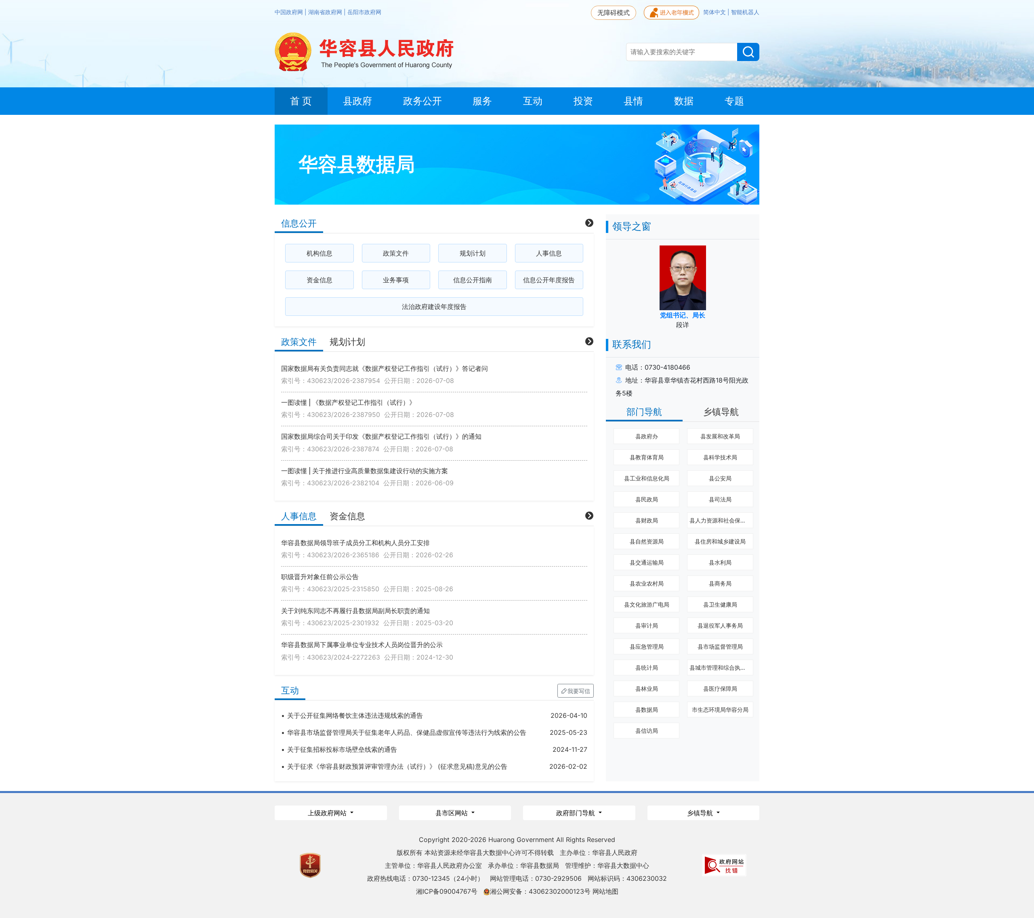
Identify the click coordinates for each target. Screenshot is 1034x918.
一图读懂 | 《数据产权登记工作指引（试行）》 (348, 402)
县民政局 (646, 499)
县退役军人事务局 (720, 625)
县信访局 (646, 730)
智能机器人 (745, 12)
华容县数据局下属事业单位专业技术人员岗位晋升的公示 (362, 645)
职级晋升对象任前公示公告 (320, 577)
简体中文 (715, 12)
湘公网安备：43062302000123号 (540, 891)
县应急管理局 (647, 646)
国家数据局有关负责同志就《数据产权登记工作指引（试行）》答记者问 (384, 368)
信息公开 (299, 223)
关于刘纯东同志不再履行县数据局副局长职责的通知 (355, 611)
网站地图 (605, 891)
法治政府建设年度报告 (434, 306)
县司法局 (720, 499)
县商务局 (720, 583)
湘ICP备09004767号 (446, 891)
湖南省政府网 (326, 12)
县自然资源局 (647, 541)
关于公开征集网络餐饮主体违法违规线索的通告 (355, 715)
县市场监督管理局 (720, 646)
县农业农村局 (647, 583)
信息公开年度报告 (549, 280)
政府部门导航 (576, 813)
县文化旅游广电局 (646, 604)
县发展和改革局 (720, 436)
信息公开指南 (472, 280)
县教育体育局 (647, 457)
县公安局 (720, 478)
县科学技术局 (720, 457)
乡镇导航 (721, 411)
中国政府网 (290, 12)
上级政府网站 (328, 813)
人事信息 (549, 253)
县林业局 (646, 688)
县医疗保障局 (720, 688)
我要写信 (578, 690)
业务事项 (396, 280)
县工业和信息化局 (646, 478)
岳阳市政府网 (364, 12)
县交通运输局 (647, 562)
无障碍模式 (613, 12)
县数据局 (646, 709)
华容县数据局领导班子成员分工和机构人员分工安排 (355, 543)
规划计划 (472, 253)
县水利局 (720, 562)
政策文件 (396, 253)
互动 (290, 690)
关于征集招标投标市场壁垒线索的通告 (342, 749)
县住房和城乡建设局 (720, 541)
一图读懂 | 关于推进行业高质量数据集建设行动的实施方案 (364, 471)
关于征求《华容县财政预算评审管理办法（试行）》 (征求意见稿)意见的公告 (397, 766)
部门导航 (644, 411)
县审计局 (646, 625)
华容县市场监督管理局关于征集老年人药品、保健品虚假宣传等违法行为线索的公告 (406, 732)
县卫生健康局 (720, 604)
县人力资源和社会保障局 (720, 520)
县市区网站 (452, 813)
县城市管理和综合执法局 (720, 667)
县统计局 (646, 667)
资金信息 (319, 280)
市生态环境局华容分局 (720, 709)
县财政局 (646, 520)
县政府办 (646, 436)
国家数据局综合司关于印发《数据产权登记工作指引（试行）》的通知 (381, 436)
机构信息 (319, 253)
